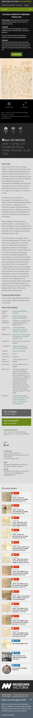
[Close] (31, 700)
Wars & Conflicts (18, 397)
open (14, 464)
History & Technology (19, 351)
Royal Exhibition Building (20, 318)
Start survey (8, 715)
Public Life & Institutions (20, 316)
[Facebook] (5, 445)
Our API (19, 5)
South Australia (22, 329)
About (26, 5)
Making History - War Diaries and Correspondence (20, 401)
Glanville (15, 329)
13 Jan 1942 (22, 331)
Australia (15, 331)
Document (16, 356)
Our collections (8, 5)
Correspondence (22, 348)
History (15, 354)
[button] (16, 9)
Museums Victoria (16, 2)
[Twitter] (8, 445)
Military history (17, 346)
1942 (20, 338)
